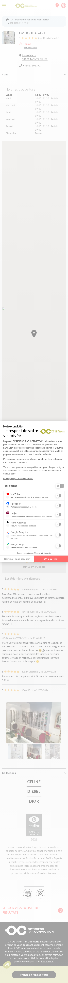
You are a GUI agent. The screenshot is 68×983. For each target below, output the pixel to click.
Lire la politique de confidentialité (18, 478)
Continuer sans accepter (17, 559)
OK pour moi (51, 559)
